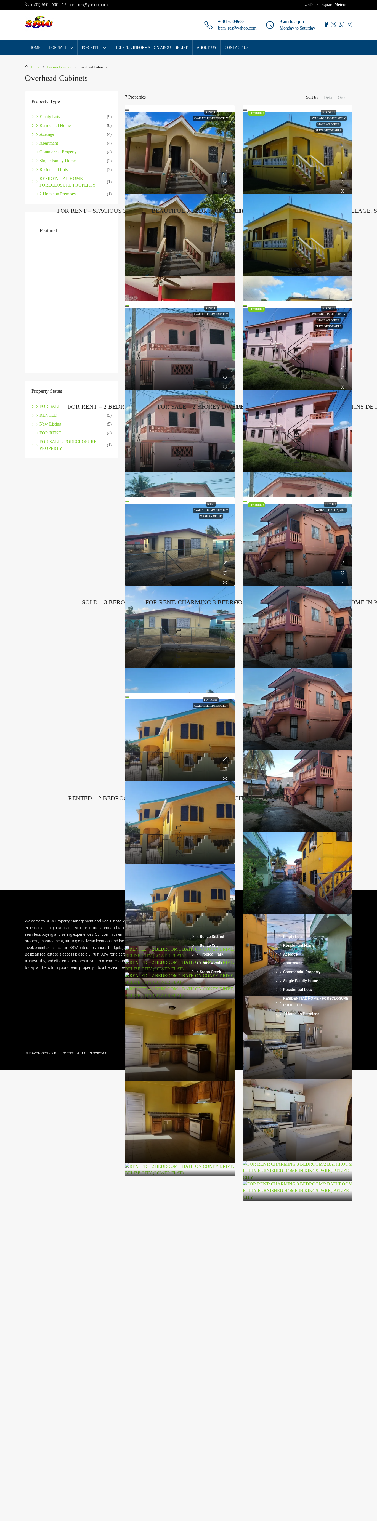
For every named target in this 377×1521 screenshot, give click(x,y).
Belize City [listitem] (209, 945)
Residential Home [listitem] (55, 125)
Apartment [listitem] (48, 143)
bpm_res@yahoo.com (237, 28)
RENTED (210, 112)
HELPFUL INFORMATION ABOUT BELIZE (151, 48)
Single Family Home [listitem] (57, 160)
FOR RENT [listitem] (50, 432)
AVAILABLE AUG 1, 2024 (330, 510)
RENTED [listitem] (48, 415)
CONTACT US (237, 48)
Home (35, 67)
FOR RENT (210, 699)
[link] (180, 153)
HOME (35, 48)
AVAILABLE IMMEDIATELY (211, 118)
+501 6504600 (231, 21)
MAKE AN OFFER (328, 124)
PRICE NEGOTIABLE (328, 130)
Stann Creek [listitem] (210, 972)
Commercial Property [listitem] (58, 152)
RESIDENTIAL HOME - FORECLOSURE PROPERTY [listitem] (67, 181)
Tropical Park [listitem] (211, 954)
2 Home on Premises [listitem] (57, 194)
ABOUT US (206, 48)
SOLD (210, 504)
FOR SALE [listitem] (50, 406)
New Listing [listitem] (50, 424)
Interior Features (59, 67)
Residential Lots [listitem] (53, 169)
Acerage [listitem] (46, 134)
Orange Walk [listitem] (211, 963)
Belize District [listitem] (212, 936)
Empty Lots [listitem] (49, 116)
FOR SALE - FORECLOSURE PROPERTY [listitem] (68, 445)
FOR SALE (328, 112)
